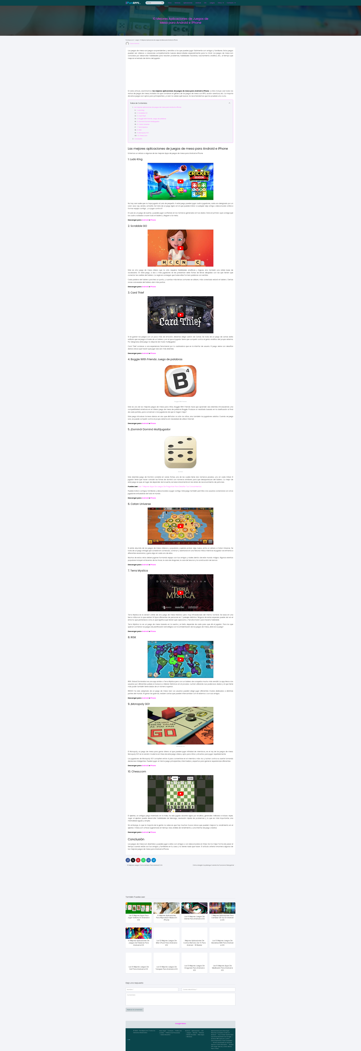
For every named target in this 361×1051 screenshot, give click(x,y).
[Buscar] (162, 2)
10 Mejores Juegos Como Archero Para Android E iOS (144, 865)
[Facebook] (128, 860)
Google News (180, 1023)
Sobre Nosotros (165, 1035)
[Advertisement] (180, 75)
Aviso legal (162, 1031)
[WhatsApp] (143, 860)
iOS (205, 3)
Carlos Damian (134, 43)
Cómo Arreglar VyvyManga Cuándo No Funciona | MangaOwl (213, 865)
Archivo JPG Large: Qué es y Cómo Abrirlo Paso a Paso (222, 1046)
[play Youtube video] (180, 181)
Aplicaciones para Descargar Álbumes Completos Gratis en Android (220, 1033)
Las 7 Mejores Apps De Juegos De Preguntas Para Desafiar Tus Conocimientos (170, 486)
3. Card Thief (141, 116)
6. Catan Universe (143, 124)
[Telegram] (153, 860)
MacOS (195, 1033)
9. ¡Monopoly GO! (143, 133)
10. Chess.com (142, 136)
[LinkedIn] (148, 860)
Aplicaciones (188, 3)
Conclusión (138, 139)
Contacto (230, 3)
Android (198, 3)
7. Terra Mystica (142, 127)
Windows (189, 1037)
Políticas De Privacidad (173, 1033)
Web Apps (201, 1035)
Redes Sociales (191, 1035)
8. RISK (139, 130)
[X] (133, 860)
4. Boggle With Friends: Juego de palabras (151, 119)
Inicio (170, 3)
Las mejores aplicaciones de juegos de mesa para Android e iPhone (157, 107)
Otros (220, 3)
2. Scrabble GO (142, 113)
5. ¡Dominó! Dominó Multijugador (148, 121)
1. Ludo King (140, 110)
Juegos (212, 3)
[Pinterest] (138, 860)
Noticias (177, 3)
